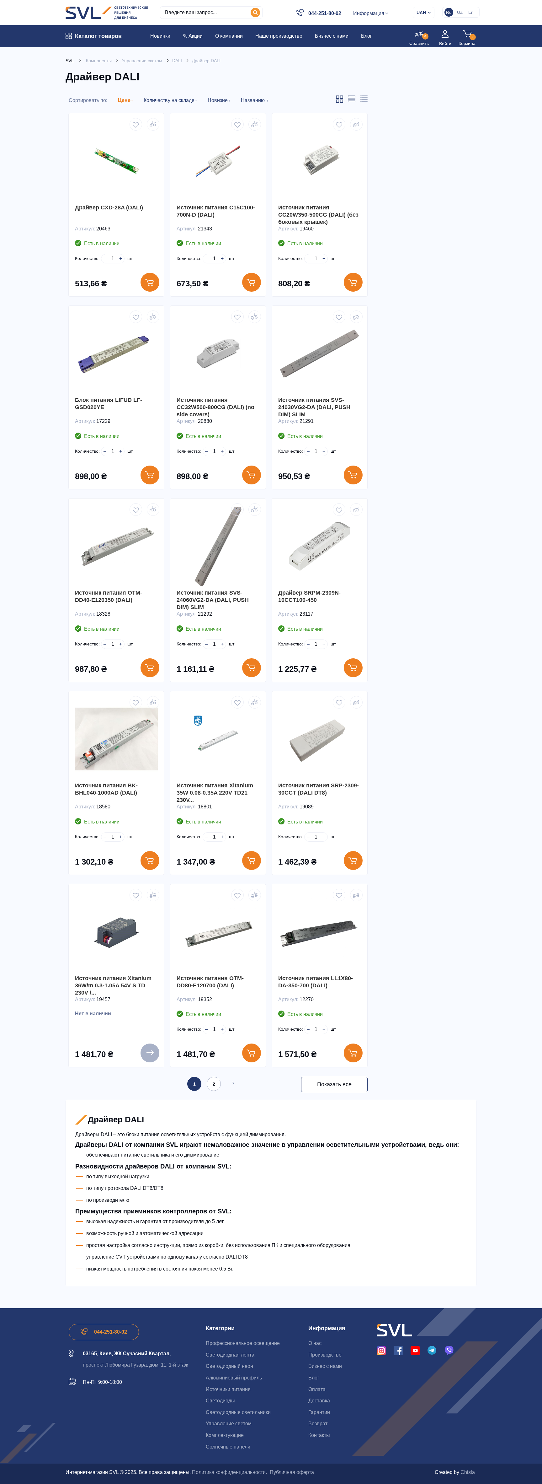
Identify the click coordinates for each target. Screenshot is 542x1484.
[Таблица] (364, 100)
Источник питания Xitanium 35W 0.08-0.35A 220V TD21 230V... (215, 792)
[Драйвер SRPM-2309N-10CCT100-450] (319, 546)
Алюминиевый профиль (234, 1377)
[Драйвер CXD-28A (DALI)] (116, 161)
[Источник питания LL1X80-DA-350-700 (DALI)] (319, 931)
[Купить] (150, 282)
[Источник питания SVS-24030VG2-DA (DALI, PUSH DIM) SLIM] (319, 353)
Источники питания (228, 1389)
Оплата (317, 1389)
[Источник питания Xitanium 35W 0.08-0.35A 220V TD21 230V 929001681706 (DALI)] (218, 739)
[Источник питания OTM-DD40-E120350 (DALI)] (116, 546)
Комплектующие (225, 1435)
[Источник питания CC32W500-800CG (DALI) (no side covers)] (218, 353)
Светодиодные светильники (238, 1412)
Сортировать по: (88, 100)
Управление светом (229, 1423)
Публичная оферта (292, 1472)
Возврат (317, 1423)
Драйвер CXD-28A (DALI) (109, 207)
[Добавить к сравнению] (153, 124)
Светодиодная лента (230, 1354)
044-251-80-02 (324, 13)
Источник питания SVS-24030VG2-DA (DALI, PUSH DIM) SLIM (314, 407)
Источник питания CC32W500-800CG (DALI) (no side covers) (215, 407)
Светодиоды (220, 1400)
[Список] (351, 101)
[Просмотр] (150, 1053)
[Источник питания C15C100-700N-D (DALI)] (218, 161)
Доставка (319, 1400)
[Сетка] (339, 102)
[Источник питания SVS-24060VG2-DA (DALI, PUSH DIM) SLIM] (218, 546)
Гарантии (319, 1412)
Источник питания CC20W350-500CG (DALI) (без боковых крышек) (318, 214)
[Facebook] (398, 1350)
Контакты (319, 1435)
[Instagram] (381, 1350)
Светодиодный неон (229, 1366)
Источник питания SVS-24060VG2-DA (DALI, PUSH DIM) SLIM (213, 600)
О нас (314, 1343)
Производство (325, 1354)
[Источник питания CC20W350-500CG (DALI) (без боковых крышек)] (319, 161)
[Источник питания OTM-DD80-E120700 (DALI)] (218, 931)
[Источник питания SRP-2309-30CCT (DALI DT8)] (319, 739)
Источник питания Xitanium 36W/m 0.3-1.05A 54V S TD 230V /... (113, 985)
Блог (313, 1377)
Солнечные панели (228, 1446)
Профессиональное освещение (243, 1343)
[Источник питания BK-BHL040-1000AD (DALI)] (116, 739)
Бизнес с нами (325, 1366)
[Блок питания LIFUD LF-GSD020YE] (116, 353)
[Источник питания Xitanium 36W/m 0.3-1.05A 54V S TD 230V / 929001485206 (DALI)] (116, 931)
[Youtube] (415, 1350)
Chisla (467, 1472)
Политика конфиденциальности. (229, 1472)
